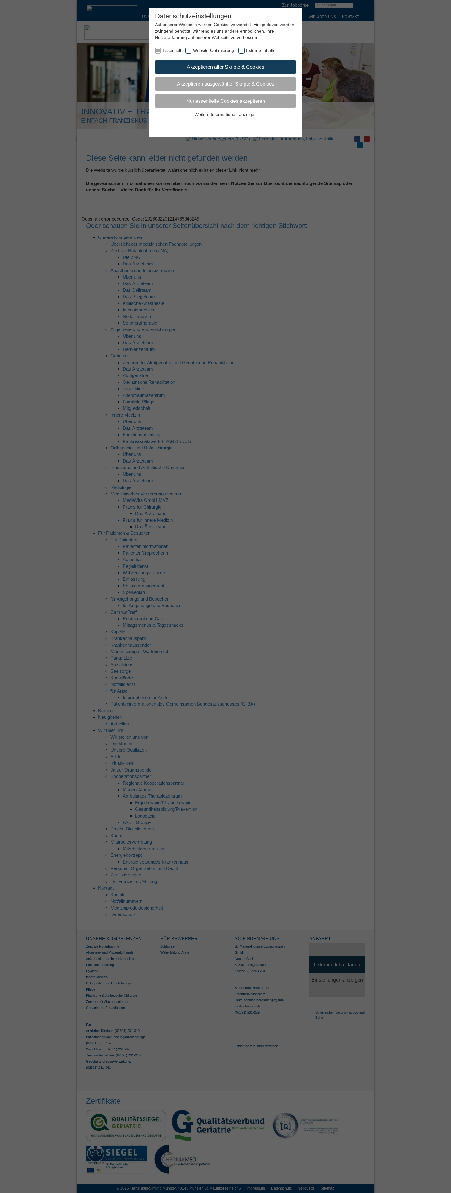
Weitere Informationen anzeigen (226, 114)
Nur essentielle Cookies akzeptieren (225, 101)
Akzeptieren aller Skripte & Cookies (225, 67)
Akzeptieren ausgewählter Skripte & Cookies (225, 84)
